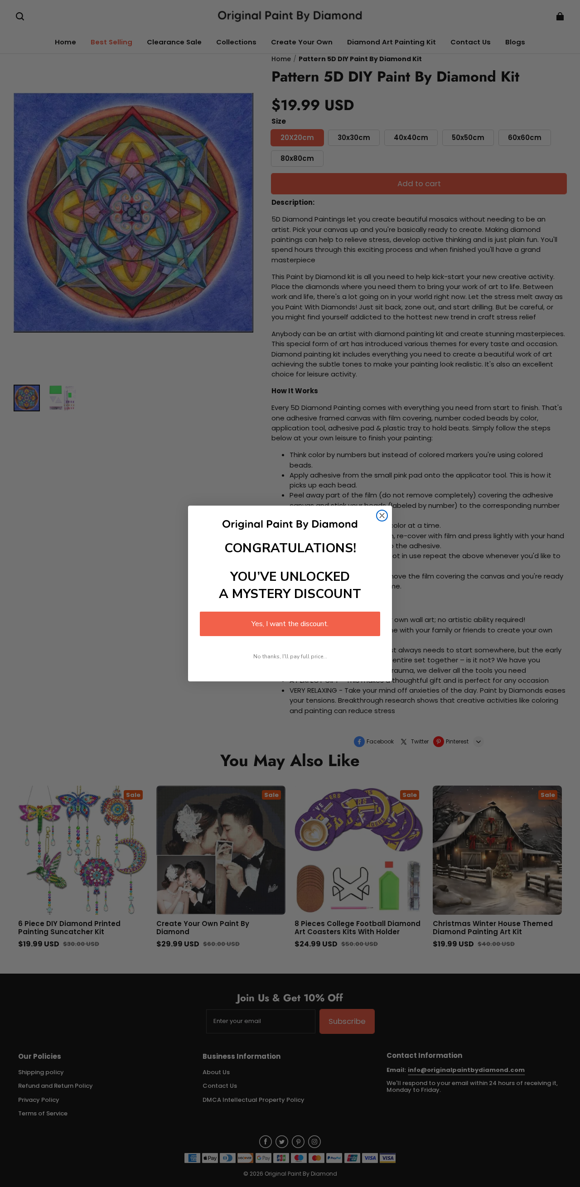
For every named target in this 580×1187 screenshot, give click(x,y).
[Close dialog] (382, 515)
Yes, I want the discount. (290, 624)
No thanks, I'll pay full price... (290, 656)
